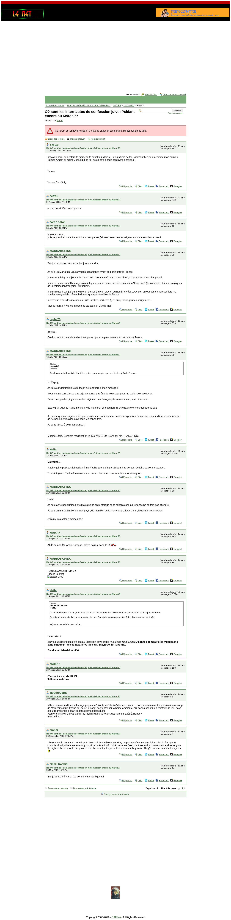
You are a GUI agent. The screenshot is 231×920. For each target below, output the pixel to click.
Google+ (177, 186)
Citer (140, 186)
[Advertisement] (115, 48)
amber (54, 730)
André (60, 120)
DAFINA (116, 917)
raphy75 (55, 319)
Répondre (127, 186)
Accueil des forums (55, 105)
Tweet (151, 186)
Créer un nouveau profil (174, 94)
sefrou (54, 196)
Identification (151, 94)
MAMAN (55, 532)
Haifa (53, 449)
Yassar (54, 144)
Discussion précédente (84, 788)
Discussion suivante (58, 788)
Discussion (129, 105)
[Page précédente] (179, 788)
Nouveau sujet (98, 139)
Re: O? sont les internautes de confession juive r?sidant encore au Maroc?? (83, 148)
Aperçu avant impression (116, 794)
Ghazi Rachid (59, 764)
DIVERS (117, 105)
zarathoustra (58, 692)
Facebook (164, 186)
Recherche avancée (175, 113)
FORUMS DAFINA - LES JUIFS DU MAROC (88, 105)
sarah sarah (58, 222)
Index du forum (77, 139)
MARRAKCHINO (60, 251)
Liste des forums (56, 139)
